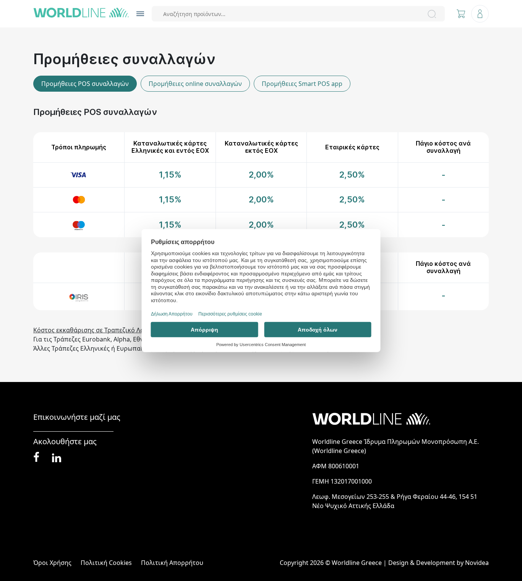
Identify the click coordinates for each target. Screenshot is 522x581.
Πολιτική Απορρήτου (172, 562)
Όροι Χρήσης (52, 562)
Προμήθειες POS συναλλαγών (85, 83)
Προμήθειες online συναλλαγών (195, 83)
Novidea (477, 562)
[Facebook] (36, 457)
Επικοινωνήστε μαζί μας (76, 417)
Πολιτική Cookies (106, 562)
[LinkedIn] (56, 457)
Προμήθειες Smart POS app (302, 83)
